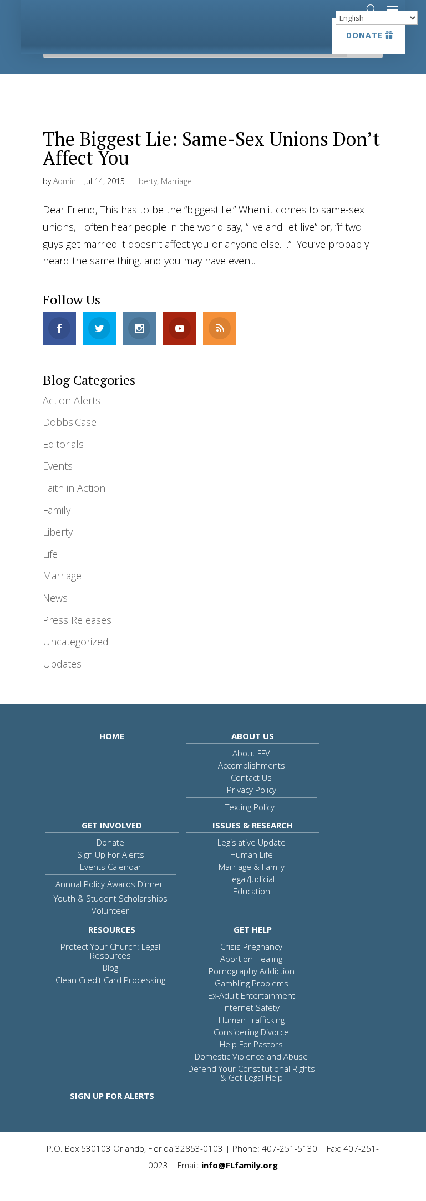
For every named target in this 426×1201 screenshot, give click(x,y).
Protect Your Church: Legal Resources (110, 951)
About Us (252, 735)
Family (56, 510)
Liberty (145, 181)
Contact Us (251, 777)
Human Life (251, 854)
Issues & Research (252, 825)
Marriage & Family (252, 866)
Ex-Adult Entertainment (251, 995)
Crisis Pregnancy (251, 946)
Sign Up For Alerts (110, 854)
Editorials (63, 444)
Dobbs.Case (70, 422)
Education (251, 891)
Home (111, 735)
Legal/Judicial (251, 878)
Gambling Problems (251, 983)
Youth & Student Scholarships (111, 898)
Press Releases (77, 620)
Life (50, 554)
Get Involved (112, 825)
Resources (111, 929)
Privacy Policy (251, 789)
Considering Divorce (251, 1031)
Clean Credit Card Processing (110, 979)
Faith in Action (74, 488)
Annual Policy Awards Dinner (109, 883)
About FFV (251, 753)
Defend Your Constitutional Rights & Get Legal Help (251, 1073)
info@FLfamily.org (239, 1165)
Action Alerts (71, 400)
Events (58, 465)
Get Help (253, 929)
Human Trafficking (252, 1019)
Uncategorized (76, 641)
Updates (62, 663)
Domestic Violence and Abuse (251, 1056)
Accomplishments (251, 765)
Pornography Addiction (252, 970)
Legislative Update (251, 842)
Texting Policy (250, 806)
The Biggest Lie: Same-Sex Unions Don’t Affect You (211, 148)
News (55, 597)
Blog (110, 967)
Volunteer (110, 910)
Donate (364, 35)
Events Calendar (110, 866)
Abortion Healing (251, 958)
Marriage (176, 181)
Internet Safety (251, 1007)
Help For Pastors (251, 1044)
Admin (64, 181)
